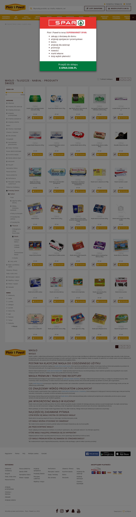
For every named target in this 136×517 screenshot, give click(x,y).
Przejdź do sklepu (68, 66)
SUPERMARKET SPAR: (76, 32)
